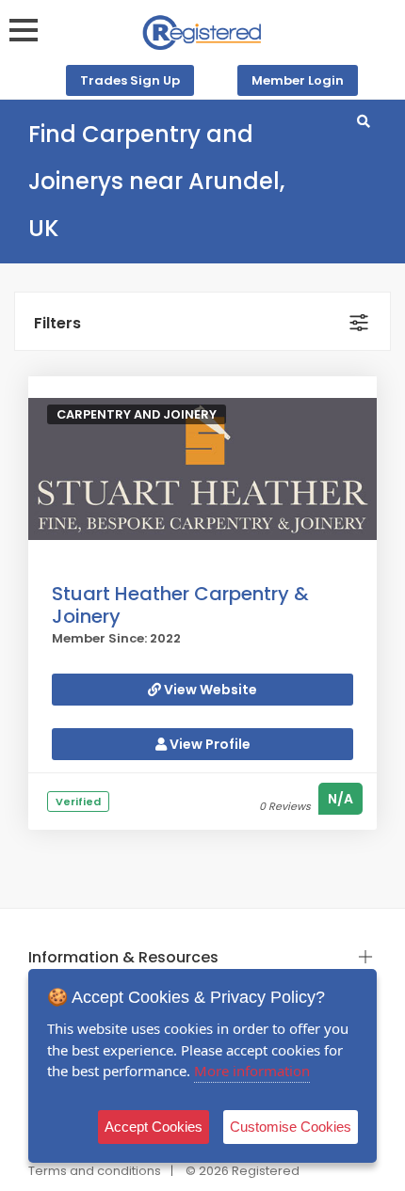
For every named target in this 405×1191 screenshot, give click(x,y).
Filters (57, 323)
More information (252, 1070)
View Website (209, 689)
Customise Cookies (290, 1127)
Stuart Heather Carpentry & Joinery (180, 604)
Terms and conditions (94, 1171)
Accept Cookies (153, 1127)
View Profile (209, 744)
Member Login (297, 80)
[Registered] (202, 32)
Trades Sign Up (130, 80)
